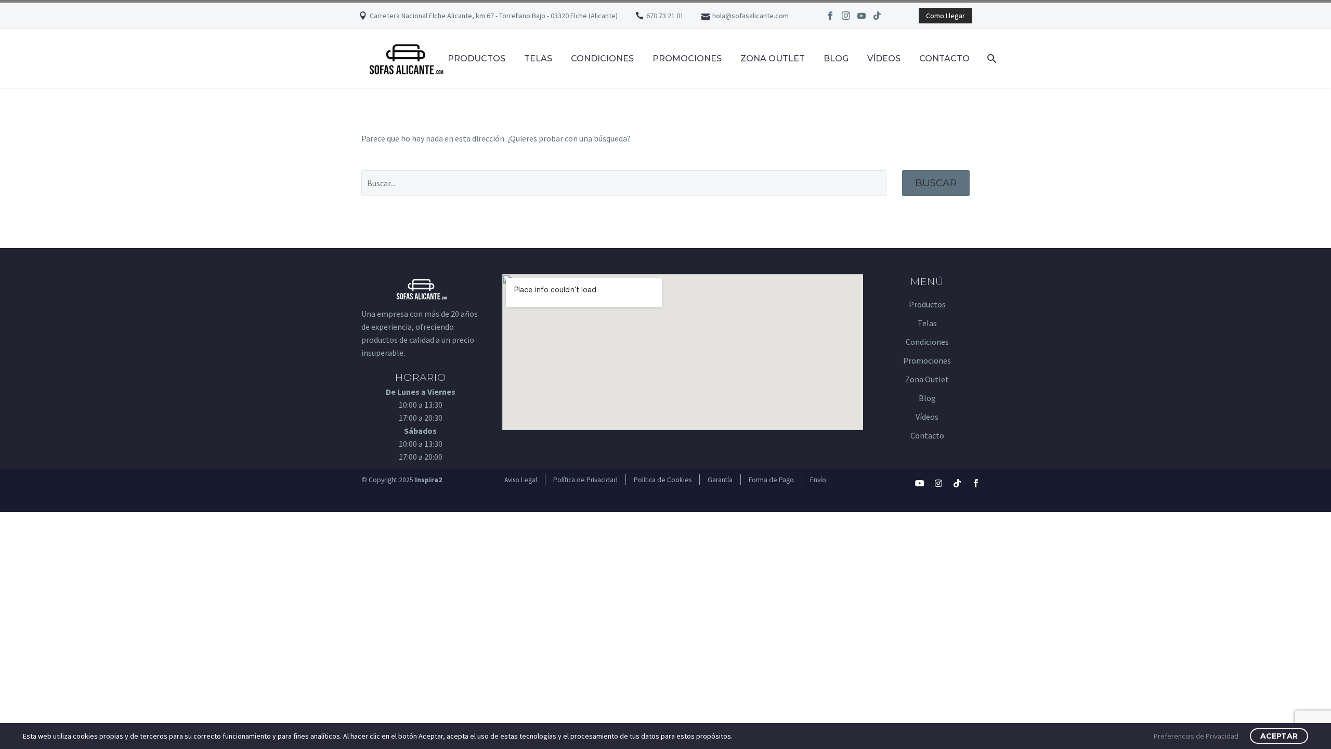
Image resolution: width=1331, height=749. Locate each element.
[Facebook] (830, 15)
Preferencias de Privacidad (1196, 736)
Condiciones (602, 58)
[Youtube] (920, 483)
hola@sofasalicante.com (750, 15)
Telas (538, 58)
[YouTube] (861, 15)
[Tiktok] (957, 483)
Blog (836, 58)
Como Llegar (945, 15)
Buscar (936, 183)
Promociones (687, 58)
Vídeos (884, 58)
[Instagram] (846, 15)
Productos (476, 58)
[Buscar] (991, 58)
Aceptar (1279, 736)
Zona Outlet (772, 58)
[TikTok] (877, 15)
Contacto (944, 58)
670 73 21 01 (665, 15)
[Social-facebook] (976, 483)
